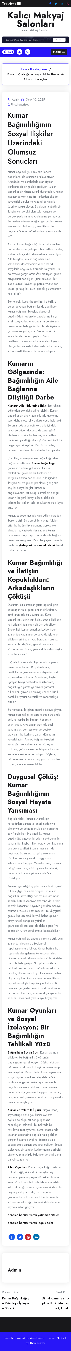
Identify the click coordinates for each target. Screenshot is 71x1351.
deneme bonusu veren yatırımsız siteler (33, 1215)
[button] (11, 3)
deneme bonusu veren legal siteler (30, 1223)
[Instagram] (68, 3)
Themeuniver (37, 1343)
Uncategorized (39, 69)
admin (14, 1270)
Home (23, 69)
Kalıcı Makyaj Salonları (35, 19)
